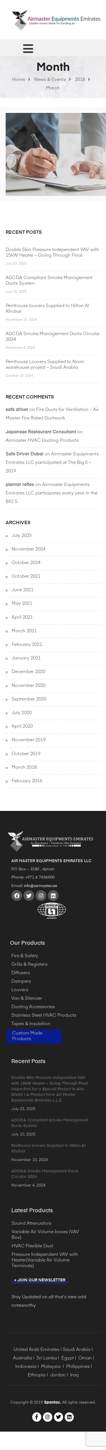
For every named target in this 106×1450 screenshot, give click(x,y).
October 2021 (26, 576)
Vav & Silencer (26, 998)
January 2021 (26, 658)
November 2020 (29, 686)
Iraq (74, 1375)
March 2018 (24, 767)
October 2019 (26, 754)
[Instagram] (41, 895)
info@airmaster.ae (40, 886)
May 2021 (22, 603)
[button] (39, 1281)
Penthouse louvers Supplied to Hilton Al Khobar (47, 309)
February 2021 (27, 644)
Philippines (78, 1367)
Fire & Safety (24, 956)
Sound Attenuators (31, 1223)
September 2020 (29, 699)
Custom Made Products (27, 1036)
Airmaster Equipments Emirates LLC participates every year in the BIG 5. (52, 493)
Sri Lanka (46, 1358)
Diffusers (20, 973)
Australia (22, 1358)
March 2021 (24, 631)
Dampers (21, 981)
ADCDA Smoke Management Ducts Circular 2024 (53, 337)
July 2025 (22, 536)
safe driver (17, 410)
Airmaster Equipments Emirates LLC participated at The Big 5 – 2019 (52, 463)
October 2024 (26, 563)
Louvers (19, 990)
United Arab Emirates (36, 1350)
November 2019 (29, 740)
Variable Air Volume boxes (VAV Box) (45, 1235)
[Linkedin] (53, 895)
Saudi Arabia (76, 1350)
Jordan (58, 1375)
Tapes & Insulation (30, 1024)
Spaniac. (52, 1402)
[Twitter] (28, 895)
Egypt (67, 1358)
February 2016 (27, 781)
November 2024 (29, 549)
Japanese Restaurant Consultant (41, 432)
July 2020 (22, 713)
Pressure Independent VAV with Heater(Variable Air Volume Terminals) (45, 1260)
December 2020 (28, 672)
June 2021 (22, 590)
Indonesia (25, 1367)
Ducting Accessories (33, 1007)
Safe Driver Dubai (24, 454)
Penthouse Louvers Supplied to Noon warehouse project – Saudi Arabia (45, 365)
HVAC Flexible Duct (32, 1246)
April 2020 (22, 726)
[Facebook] (16, 895)
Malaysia (50, 1367)
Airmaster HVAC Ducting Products (42, 440)
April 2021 (22, 617)
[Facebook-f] (36, 1416)
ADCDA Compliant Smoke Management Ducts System (49, 281)
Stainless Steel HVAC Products (43, 1015)
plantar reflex (20, 485)
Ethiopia (37, 1375)
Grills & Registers (29, 964)
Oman (85, 1358)
